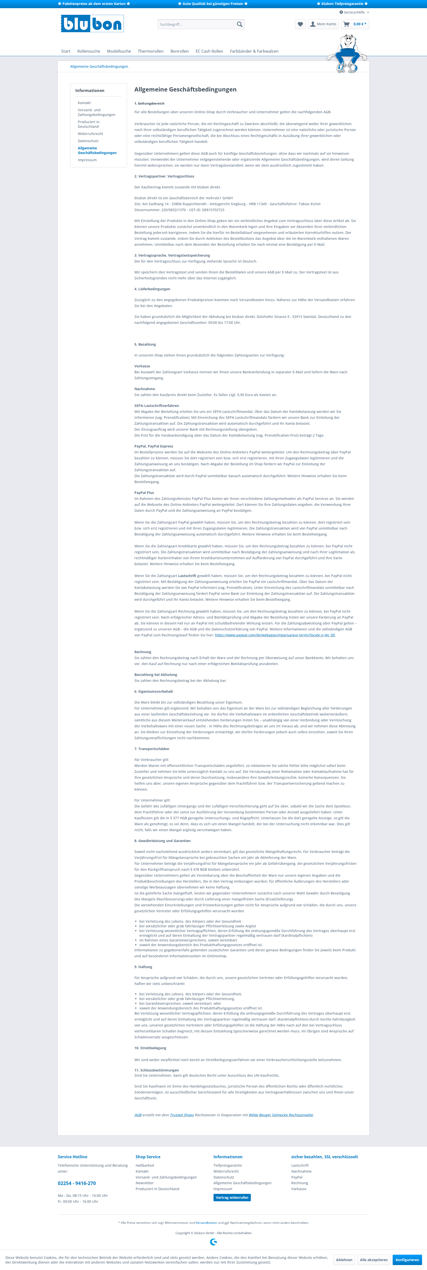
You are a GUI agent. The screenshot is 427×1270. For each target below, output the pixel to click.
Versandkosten (206, 1223)
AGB (137, 1115)
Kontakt (84, 102)
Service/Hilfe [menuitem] (354, 12)
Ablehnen (344, 1259)
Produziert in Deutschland (89, 124)
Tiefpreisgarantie (228, 1165)
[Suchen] (240, 24)
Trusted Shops (182, 1115)
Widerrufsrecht (90, 133)
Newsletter (145, 1183)
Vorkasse (298, 1188)
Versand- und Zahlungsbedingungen (96, 112)
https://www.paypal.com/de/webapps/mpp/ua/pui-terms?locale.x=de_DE (275, 635)
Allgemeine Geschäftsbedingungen (97, 150)
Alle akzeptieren (374, 1259)
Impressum (87, 159)
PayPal (296, 1177)
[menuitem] (201, 24)
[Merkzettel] (300, 24)
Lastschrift (300, 1165)
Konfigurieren (407, 1259)
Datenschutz (88, 140)
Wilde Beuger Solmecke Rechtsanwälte (281, 1115)
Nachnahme (301, 1171)
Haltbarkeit (145, 1165)
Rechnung (299, 1183)
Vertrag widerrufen (232, 1197)
